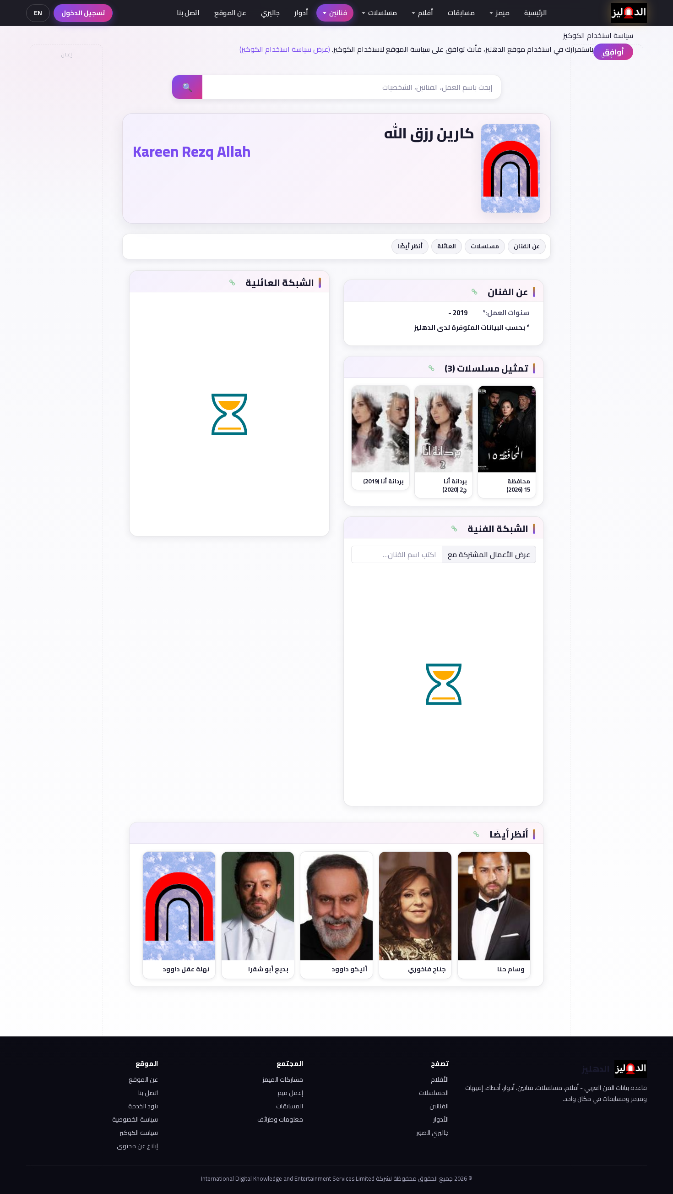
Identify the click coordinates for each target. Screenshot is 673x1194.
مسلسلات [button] (382, 12)
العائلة (446, 246)
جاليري (270, 12)
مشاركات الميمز (282, 1079)
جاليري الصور (432, 1133)
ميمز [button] (503, 12)
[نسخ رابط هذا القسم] (474, 292)
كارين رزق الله (429, 133)
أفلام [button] (425, 12)
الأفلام (440, 1079)
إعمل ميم (290, 1093)
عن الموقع (230, 12)
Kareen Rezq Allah (191, 151)
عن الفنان (527, 246)
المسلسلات (434, 1093)
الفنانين (439, 1106)
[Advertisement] (66, 199)
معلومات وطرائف (280, 1119)
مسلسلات (485, 246)
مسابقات (461, 12)
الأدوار (441, 1119)
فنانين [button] (338, 12)
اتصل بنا (188, 12)
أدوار (301, 12)
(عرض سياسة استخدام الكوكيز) (284, 49)
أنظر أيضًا (410, 246)
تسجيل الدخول (83, 13)
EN (38, 13)
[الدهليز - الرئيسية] (629, 13)
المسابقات (289, 1106)
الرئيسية (535, 12)
